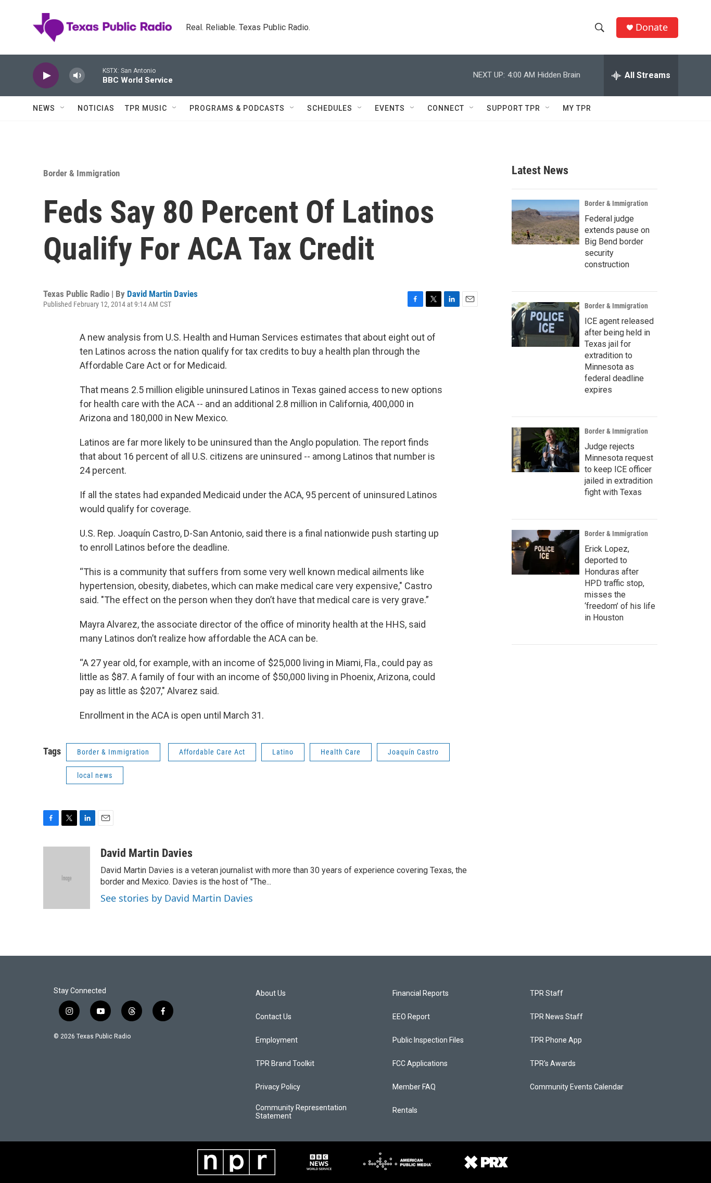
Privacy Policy (278, 1087)
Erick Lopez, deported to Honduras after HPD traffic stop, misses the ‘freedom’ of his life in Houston (620, 583)
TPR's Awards (553, 1064)
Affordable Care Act (212, 752)
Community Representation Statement (301, 1112)
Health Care (341, 752)
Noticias (96, 108)
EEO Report (411, 1017)
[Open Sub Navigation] (63, 108)
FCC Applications (420, 1064)
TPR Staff (546, 993)
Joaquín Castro (413, 752)
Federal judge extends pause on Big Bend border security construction (617, 241)
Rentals (404, 1110)
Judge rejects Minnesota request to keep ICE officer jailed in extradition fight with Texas (619, 469)
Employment (277, 1040)
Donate (652, 27)
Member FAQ (414, 1087)
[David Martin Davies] (66, 878)
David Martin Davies (162, 294)
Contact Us (273, 1017)
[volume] (77, 75)
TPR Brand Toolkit (285, 1064)
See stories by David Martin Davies (176, 898)
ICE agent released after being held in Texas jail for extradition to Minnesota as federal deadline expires (619, 355)
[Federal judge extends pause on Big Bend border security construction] (545, 222)
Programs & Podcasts (237, 108)
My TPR (577, 108)
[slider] (93, 75)
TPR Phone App (556, 1040)
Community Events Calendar (577, 1087)
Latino (283, 752)
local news (94, 775)
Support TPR (513, 108)
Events (390, 108)
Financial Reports (420, 993)
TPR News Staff (556, 1017)
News (44, 108)
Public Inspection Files (428, 1040)
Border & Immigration (81, 173)
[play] (45, 76)
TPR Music (146, 108)
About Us (271, 993)
